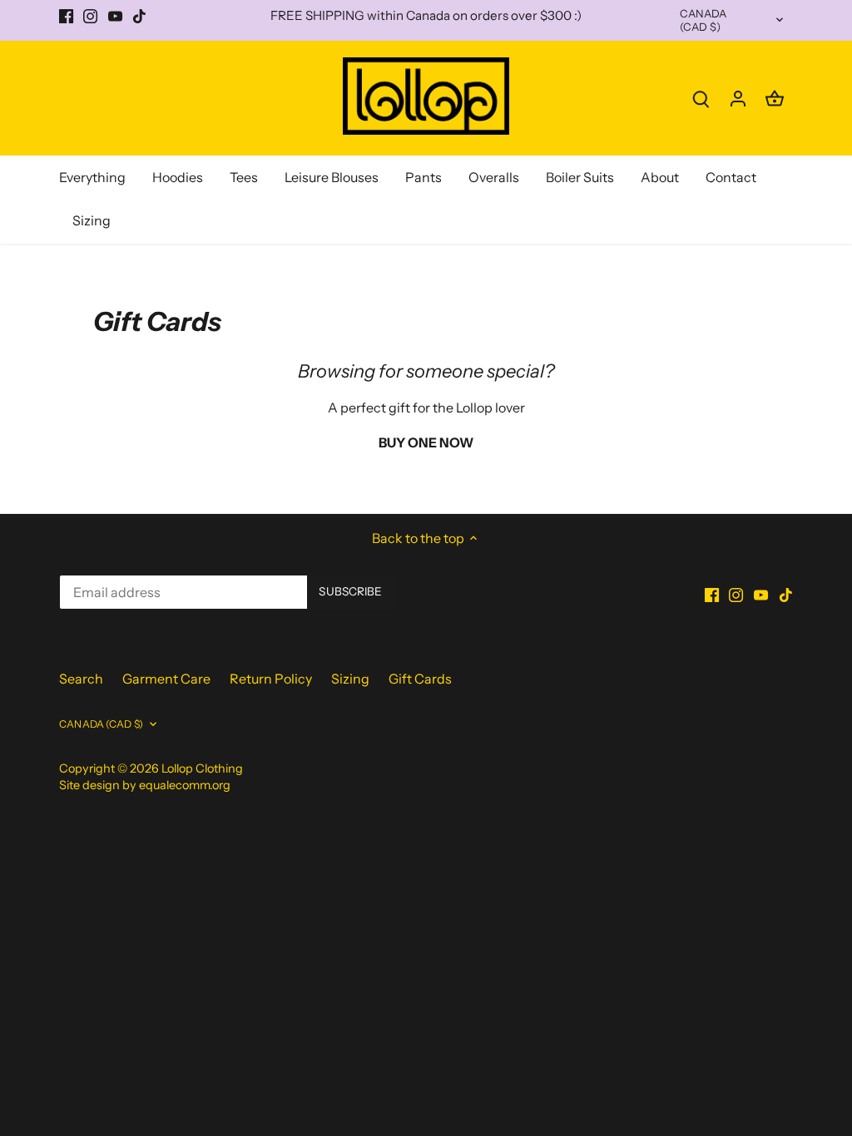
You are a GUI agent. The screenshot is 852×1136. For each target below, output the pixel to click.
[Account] (738, 98)
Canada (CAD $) (703, 20)
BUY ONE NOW (426, 442)
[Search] (701, 98)
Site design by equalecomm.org (144, 785)
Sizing (350, 678)
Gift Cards (420, 678)
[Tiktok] (139, 16)
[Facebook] (66, 16)
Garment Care (166, 678)
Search (81, 678)
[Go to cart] (775, 98)
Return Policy (271, 678)
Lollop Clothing (202, 768)
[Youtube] (115, 16)
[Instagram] (90, 16)
